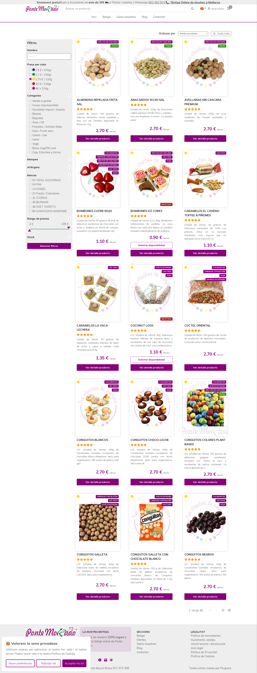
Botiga (106, 17)
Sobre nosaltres (126, 17)
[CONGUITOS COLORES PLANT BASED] (205, 407)
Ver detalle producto (98, 138)
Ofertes (141, 640)
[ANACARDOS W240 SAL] (151, 67)
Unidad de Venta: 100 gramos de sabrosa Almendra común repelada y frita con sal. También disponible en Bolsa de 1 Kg (98, 119)
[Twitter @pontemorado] (111, 659)
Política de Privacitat (204, 652)
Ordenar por (167, 33)
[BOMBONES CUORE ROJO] (97, 179)
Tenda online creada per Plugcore (210, 668)
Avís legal (197, 648)
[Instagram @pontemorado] (105, 659)
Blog (144, 17)
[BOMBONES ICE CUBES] (151, 179)
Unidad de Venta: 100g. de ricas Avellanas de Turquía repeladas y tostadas (205, 117)
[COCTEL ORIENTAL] (205, 293)
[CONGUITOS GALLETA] (97, 522)
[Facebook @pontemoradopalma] (99, 659)
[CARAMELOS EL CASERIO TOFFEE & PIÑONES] (205, 179)
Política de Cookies (202, 656)
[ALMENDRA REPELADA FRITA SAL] (97, 67)
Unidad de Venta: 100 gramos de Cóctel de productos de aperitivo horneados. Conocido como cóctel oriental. (205, 339)
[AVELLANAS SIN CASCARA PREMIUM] (205, 67)
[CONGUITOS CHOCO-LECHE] (151, 407)
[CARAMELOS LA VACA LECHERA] (97, 293)
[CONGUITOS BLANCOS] (97, 407)
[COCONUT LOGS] (151, 293)
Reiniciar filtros (49, 245)
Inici (94, 17)
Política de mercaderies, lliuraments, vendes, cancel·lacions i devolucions (208, 640)
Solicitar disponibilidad (151, 245)
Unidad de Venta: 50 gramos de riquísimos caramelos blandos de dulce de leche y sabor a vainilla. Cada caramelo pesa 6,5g (98, 344)
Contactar (159, 17)
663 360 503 (157, 2)
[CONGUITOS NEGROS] (205, 522)
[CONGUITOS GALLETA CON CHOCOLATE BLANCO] (151, 522)
